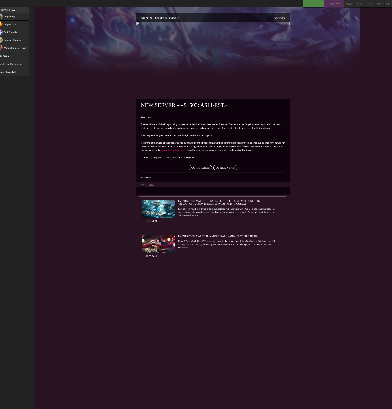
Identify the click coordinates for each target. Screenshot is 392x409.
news (151, 184)
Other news (225, 167)
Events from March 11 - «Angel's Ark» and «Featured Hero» (218, 236)
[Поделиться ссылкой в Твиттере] (182, 177)
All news (146, 17)
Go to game (200, 167)
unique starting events (175, 150)
